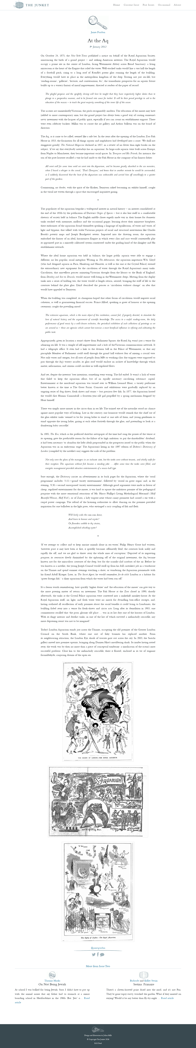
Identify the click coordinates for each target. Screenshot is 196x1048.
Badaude (134, 980)
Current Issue (131, 4)
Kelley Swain (151, 980)
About (177, 4)
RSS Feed (98, 1043)
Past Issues (148, 4)
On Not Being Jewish (52, 984)
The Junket (37, 5)
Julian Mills (108, 1035)
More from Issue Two (98, 966)
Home (116, 4)
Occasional (164, 4)
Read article (167, 998)
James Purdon (98, 32)
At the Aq (98, 40)
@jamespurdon (98, 948)
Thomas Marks (52, 980)
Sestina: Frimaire (143, 984)
